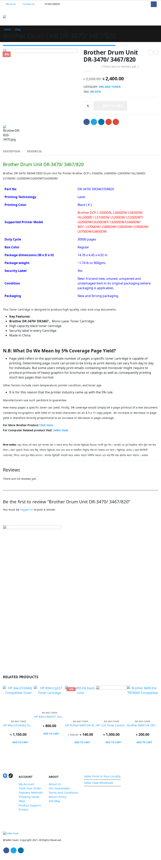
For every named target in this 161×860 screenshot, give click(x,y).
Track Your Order (30, 788)
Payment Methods (31, 792)
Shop (17, 29)
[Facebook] (153, 4)
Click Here (46, 425)
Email (116, 122)
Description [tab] (11, 151)
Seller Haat (60, 430)
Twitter (94, 122)
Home (7, 29)
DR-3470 (95, 91)
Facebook (86, 122)
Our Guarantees (59, 788)
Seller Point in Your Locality (102, 776)
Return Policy (57, 797)
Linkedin (21, 850)
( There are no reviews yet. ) (119, 66)
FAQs (22, 801)
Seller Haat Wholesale (98, 783)
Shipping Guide (29, 797)
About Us (11, 4)
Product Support (30, 805)
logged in (26, 509)
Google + (108, 122)
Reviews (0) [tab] (34, 151)
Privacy (23, 809)
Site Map (54, 801)
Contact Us (28, 4)
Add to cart (112, 106)
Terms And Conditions (63, 792)
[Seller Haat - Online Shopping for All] (12, 16)
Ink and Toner (110, 87)
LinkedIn (101, 122)
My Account (26, 784)
